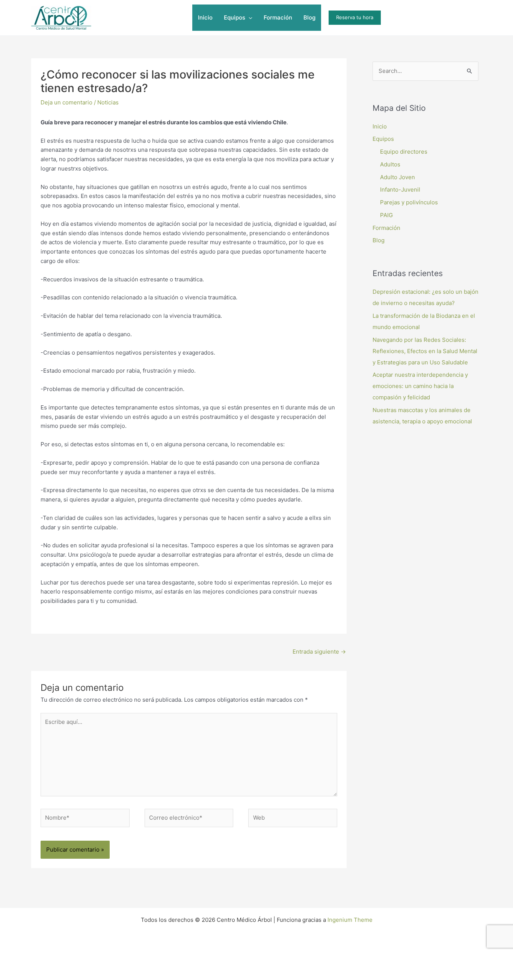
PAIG (386, 215)
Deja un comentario (66, 102)
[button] (248, 18)
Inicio (380, 126)
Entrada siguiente (319, 651)
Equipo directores (403, 151)
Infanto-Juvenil (400, 189)
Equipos (383, 138)
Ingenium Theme (350, 919)
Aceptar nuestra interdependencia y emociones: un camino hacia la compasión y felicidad (420, 386)
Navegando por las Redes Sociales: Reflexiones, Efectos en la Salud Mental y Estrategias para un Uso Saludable (425, 351)
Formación (386, 227)
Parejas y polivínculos (409, 202)
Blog (379, 240)
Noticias (108, 102)
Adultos (390, 164)
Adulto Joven (397, 177)
